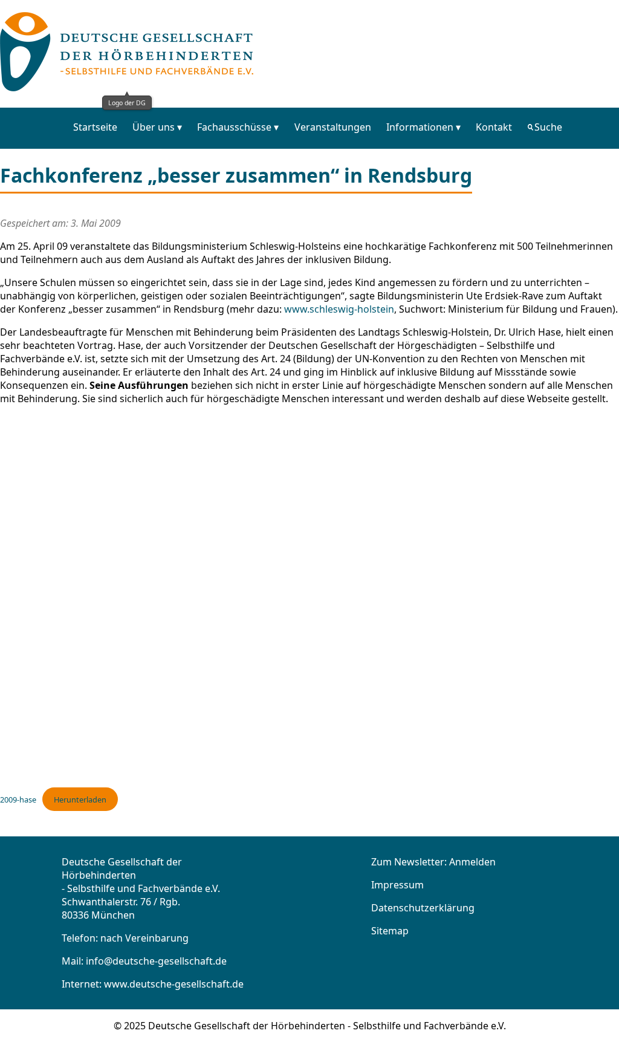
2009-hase (18, 799)
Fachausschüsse (234, 127)
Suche (548, 127)
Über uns (153, 127)
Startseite (95, 127)
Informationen (419, 127)
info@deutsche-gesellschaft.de (156, 961)
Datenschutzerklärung (423, 907)
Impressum (397, 884)
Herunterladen (80, 799)
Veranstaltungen (332, 127)
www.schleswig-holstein (339, 309)
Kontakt (494, 127)
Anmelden (472, 861)
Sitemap (390, 930)
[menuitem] (94, 127)
